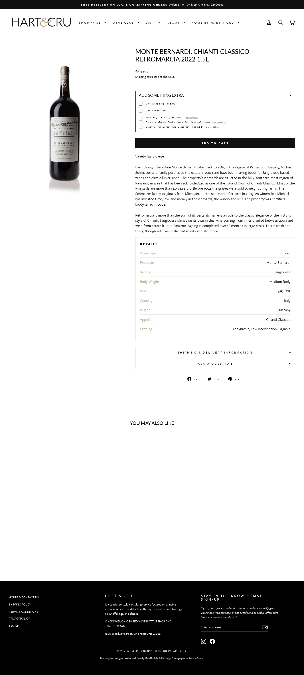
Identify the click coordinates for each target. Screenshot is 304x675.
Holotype (118, 658)
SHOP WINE (91, 22)
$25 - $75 (284, 291)
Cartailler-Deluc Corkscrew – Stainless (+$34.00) (186, 122)
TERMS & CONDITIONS (23, 611)
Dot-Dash (150, 658)
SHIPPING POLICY (20, 604)
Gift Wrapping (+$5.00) (161, 103)
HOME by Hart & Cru (213, 22)
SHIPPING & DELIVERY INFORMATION (215, 352)
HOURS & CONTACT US (24, 597)
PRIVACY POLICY (19, 618)
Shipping (140, 76)
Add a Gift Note (156, 110)
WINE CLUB (124, 22)
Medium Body (280, 281)
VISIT (151, 22)
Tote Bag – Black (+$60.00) (172, 117)
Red (287, 253)
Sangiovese (282, 272)
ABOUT (174, 22)
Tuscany (284, 310)
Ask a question (215, 363)
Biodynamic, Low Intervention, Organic (261, 328)
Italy (287, 300)
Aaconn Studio (196, 658)
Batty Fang (164, 658)
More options (192, 117)
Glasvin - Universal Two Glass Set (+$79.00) (182, 127)
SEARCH (14, 625)
